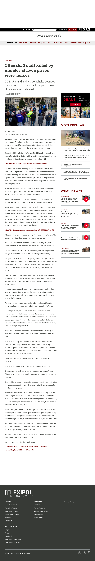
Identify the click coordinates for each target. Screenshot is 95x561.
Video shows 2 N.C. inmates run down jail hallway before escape (70, 239)
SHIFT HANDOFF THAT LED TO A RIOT (55, 43)
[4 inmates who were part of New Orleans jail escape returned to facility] (86, 225)
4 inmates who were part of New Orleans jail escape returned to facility (70, 227)
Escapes (44, 446)
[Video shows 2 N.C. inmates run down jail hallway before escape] (86, 237)
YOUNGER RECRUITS (77, 43)
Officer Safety (9, 60)
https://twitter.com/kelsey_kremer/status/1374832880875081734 (30, 230)
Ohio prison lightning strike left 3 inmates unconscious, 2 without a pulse (76, 172)
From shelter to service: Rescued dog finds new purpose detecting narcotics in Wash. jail (70, 214)
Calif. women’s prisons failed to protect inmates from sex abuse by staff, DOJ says (76, 157)
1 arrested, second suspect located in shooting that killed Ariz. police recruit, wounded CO (69, 200)
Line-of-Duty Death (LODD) (14, 450)
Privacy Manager (69, 502)
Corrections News (11, 446)
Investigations (65, 196)
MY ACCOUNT (72, 29)
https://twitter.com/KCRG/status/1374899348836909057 (26, 164)
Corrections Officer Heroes (29, 446)
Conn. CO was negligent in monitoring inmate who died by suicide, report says (76, 149)
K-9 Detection (64, 210)
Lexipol (17, 553)
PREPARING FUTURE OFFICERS (29, 43)
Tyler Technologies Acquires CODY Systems (75, 179)
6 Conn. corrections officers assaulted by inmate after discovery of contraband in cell (70, 252)
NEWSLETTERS (63, 29)
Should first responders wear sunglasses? (72, 165)
